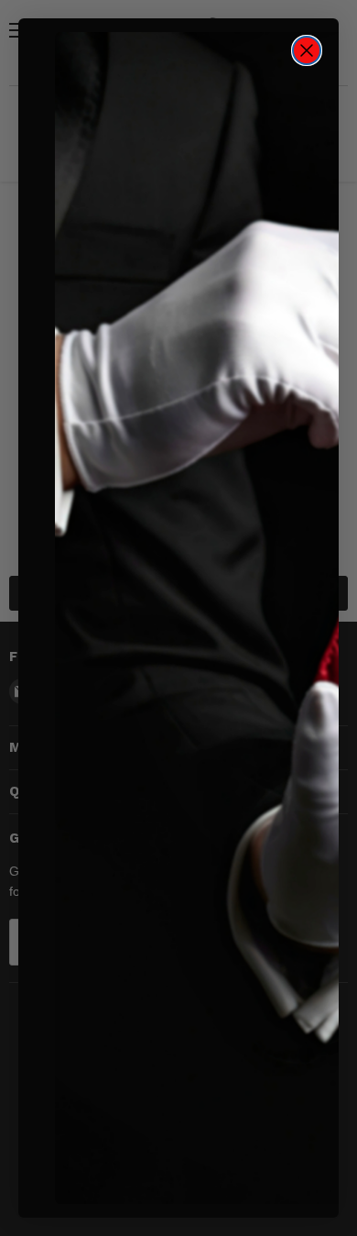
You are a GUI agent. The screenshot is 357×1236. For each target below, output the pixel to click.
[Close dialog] (306, 50)
